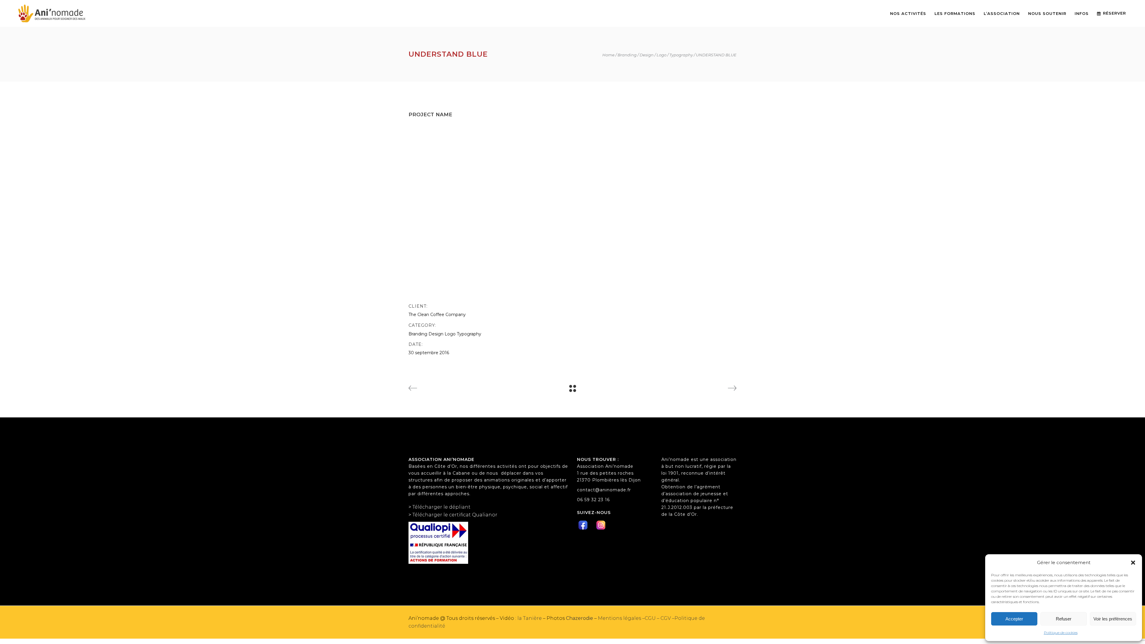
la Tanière (529, 618)
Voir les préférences (1112, 618)
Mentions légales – (621, 618)
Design (647, 55)
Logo (661, 55)
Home (608, 55)
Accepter (1014, 618)
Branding (627, 55)
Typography (681, 55)
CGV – (667, 618)
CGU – (652, 618)
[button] (1133, 563)
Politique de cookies (1061, 632)
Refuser (1063, 618)
